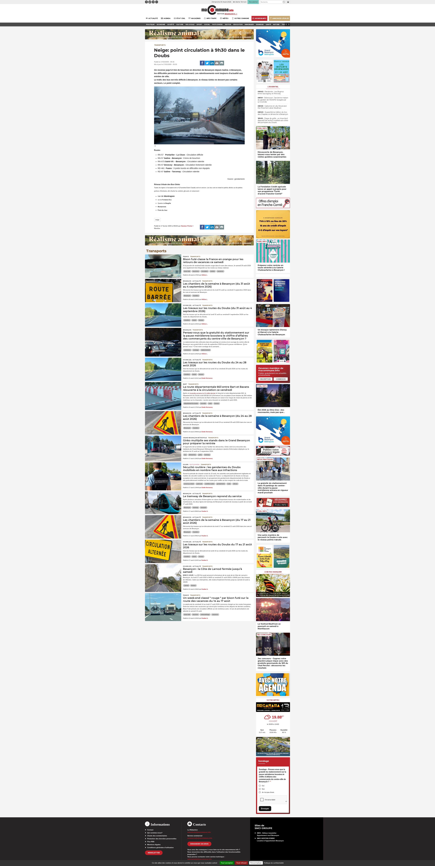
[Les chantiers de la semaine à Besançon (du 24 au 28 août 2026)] (163, 421)
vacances (220, 271)
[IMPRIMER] (221, 63)
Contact (150, 830)
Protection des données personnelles (161, 839)
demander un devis (199, 844)
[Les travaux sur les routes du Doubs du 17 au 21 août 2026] (163, 550)
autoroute (199, 484)
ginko (200, 455)
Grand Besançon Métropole (195, 438)
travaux (201, 320)
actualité (196, 281)
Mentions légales (154, 844)
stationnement (205, 350)
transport (203, 507)
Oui (263, 786)
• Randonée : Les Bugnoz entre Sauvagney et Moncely (271, 93)
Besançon (187, 281)
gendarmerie (221, 484)
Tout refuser (241, 863)
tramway (207, 455)
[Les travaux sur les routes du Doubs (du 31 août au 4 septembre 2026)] (163, 313)
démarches (192, 455)
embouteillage (205, 614)
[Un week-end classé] (163, 603)
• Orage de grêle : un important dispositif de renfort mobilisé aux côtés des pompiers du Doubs (273, 120)
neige (157, 220)
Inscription (265, 379)
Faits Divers (194, 464)
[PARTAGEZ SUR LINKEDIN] (212, 63)
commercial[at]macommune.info (199, 838)
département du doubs (191, 403)
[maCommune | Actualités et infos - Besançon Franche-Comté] (217, 10)
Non (263, 789)
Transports (160, 45)
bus (185, 455)
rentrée (212, 271)
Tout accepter (227, 863)
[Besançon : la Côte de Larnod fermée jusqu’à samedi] (163, 574)
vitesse (235, 484)
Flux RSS (150, 842)
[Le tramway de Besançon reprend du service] (163, 501)
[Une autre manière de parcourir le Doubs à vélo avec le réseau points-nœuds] (273, 520)
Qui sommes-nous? (154, 833)
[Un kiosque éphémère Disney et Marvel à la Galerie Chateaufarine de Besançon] (273, 315)
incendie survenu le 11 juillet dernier (202, 393)
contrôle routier (209, 484)
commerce (187, 350)
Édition (220, 14)
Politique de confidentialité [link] (274, 863)
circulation (204, 271)
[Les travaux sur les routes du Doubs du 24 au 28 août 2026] (163, 368)
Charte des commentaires (157, 836)
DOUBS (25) (187, 305)
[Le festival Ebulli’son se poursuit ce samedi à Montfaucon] (273, 609)
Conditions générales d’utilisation (160, 847)
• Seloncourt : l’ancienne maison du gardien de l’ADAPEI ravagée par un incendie (273, 100)
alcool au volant (189, 484)
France (186, 256)
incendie (203, 403)
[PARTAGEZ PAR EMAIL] (217, 63)
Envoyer (265, 808)
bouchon (195, 614)
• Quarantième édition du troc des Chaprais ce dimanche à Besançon (273, 113)
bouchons (196, 271)
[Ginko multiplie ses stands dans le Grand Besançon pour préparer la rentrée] (163, 446)
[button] (284, 2)
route (210, 403)
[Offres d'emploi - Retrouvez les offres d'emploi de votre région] (273, 207)
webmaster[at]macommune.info (199, 859)
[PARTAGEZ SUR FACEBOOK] (202, 63)
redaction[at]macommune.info (199, 832)
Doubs (185, 464)
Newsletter (154, 853)
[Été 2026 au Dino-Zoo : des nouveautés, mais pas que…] (273, 395)
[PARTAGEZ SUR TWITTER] (207, 63)
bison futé (187, 271)
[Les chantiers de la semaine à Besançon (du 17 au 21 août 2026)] (163, 525)
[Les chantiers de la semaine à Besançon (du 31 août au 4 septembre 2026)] (163, 289)
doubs (194, 320)
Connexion (281, 379)
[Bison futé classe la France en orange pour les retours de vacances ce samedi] (163, 264)
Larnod (186, 585)
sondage (196, 350)
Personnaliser (256, 863)
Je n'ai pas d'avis (268, 792)
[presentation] (258, 585)
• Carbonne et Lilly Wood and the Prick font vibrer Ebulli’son (272, 107)
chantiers (196, 295)
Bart (185, 384)
